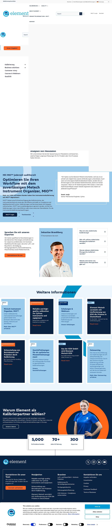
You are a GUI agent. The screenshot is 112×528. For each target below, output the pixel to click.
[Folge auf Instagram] (93, 462)
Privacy (86, 486)
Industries (34, 36)
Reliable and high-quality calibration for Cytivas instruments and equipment (41, 313)
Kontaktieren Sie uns (15, 255)
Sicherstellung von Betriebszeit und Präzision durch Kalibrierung (12, 353)
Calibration (33, 30)
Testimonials (26, 215)
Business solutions (15, 67)
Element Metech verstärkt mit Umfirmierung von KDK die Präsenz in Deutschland (98, 312)
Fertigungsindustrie (64, 487)
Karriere (69, 1)
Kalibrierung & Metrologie (36, 39)
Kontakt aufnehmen (15, 488)
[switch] (50, 524)
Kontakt (32, 21)
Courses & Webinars (38, 33)
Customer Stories (97, 30)
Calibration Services (57, 30)
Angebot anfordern (90, 477)
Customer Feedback (90, 489)
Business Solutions (76, 30)
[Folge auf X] (88, 462)
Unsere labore (11, 426)
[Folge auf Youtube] (104, 462)
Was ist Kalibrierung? (98, 41)
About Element (34, 11)
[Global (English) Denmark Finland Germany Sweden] (102, 2)
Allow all (97, 506)
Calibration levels (97, 38)
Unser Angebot (12, 48)
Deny (97, 517)
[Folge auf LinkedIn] (99, 462)
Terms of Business (90, 492)
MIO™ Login (94, 13)
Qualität (8, 76)
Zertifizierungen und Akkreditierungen (84, 1)
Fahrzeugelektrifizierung (66, 490)
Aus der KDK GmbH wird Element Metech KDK (69, 351)
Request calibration (38, 45)
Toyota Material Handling (100, 36)
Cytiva (94, 33)
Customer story (11, 71)
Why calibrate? (96, 44)
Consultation (88, 480)
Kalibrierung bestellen (9, 1)
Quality (43, 5)
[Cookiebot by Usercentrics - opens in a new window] (11, 524)
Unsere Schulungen (68, 324)
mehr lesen (37, 325)
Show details (91, 524)
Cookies (86, 483)
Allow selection (97, 512)
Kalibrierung (33, 5)
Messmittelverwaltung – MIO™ (39, 16)
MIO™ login (35, 43)
